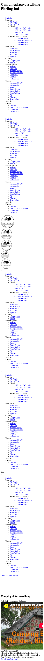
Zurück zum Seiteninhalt (9, 659)
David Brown (15, 89)
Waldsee (13, 77)
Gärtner (12, 95)
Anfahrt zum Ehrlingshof (19, 107)
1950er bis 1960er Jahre (22, 30)
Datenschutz (14, 111)
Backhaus (13, 54)
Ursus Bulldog (15, 91)
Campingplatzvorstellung (23, 40)
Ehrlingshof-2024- (21, 38)
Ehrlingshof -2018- (21, 42)
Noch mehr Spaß (16, 71)
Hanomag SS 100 (16, 83)
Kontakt (13, 105)
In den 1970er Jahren (21, 34)
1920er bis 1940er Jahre (22, 28)
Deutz (12, 87)
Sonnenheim (14, 52)
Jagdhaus (13, 56)
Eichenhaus (14, 48)
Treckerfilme (14, 99)
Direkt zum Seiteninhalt (9, 575)
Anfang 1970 (19, 32)
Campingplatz (15, 61)
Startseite (8, 18)
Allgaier (13, 97)
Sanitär (12, 63)
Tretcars (13, 67)
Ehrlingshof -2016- (21, 44)
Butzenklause (15, 50)
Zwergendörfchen (16, 73)
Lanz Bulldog (15, 93)
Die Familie (14, 22)
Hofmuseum (14, 79)
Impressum (14, 109)
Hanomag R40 (15, 85)
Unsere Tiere (14, 24)
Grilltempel (14, 75)
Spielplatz (13, 69)
